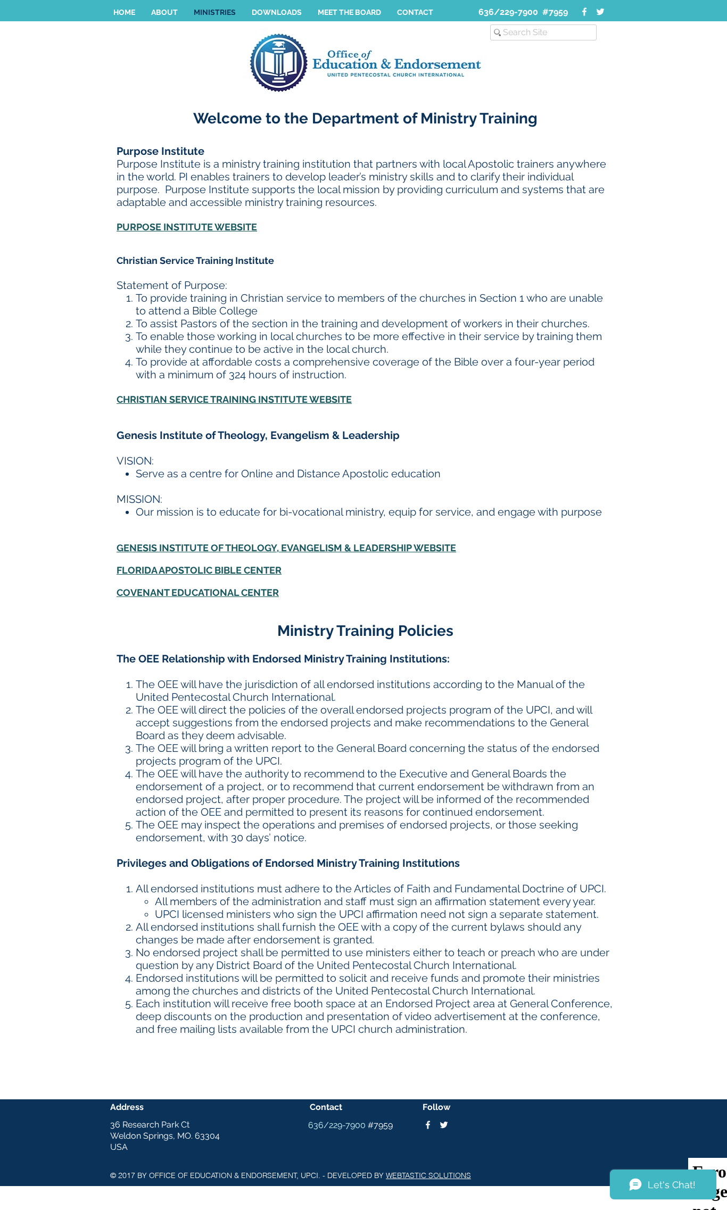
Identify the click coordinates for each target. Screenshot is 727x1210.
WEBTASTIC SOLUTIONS (428, 1175)
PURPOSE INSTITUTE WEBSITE (187, 227)
